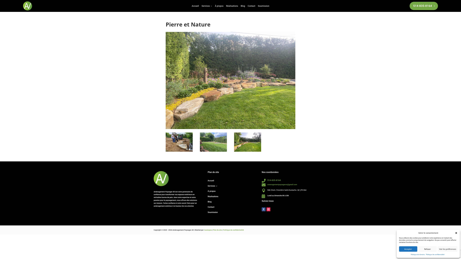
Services (206, 6)
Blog (243, 6)
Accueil (195, 6)
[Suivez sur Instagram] (268, 209)
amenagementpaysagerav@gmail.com (282, 184)
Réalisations (232, 6)
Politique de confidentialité (435, 254)
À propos (219, 6)
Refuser (427, 249)
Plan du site (217, 230)
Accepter (408, 249)
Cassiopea (208, 230)
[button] (456, 233)
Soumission (263, 6)
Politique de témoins (418, 254)
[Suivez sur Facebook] (264, 209)
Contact (251, 6)
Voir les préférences (447, 249)
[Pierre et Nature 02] (213, 151)
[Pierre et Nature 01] (179, 151)
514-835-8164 (422, 6)
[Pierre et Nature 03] (247, 151)
